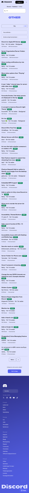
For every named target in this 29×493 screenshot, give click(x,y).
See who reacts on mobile (9, 246)
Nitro (4, 407)
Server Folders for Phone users (11, 255)
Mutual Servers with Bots (9, 137)
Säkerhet (5, 437)
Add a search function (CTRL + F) (12, 224)
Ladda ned (5, 405)
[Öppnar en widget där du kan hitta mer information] (23, 490)
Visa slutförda (7, 32)
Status (4, 409)
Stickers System (6, 287)
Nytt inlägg (14, 371)
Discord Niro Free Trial (8, 128)
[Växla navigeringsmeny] (26, 2)
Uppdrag (5, 451)
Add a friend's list (7, 317)
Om (4, 419)
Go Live (3, 118)
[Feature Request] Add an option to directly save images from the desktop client (13, 171)
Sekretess (5, 463)
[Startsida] (6, 2)
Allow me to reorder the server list (12, 203)
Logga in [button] (19, 2)
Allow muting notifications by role (12, 62)
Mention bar (5, 308)
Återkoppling (6, 441)
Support (5, 434)
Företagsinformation (8, 475)
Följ (14, 26)
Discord (9, 6)
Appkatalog (6, 412)
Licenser (5, 473)
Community (6, 446)
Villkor (4, 461)
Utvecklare (5, 448)
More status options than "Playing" (13, 73)
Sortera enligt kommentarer (10, 37)
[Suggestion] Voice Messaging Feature (14, 336)
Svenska (7, 391)
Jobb (4, 422)
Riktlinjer (5, 468)
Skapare (5, 444)
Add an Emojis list (7, 327)
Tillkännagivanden (7, 470)
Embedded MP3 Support (9, 183)
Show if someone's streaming (11, 265)
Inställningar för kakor (8, 466)
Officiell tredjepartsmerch (9, 453)
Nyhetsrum (5, 427)
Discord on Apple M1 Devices (10, 42)
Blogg (4, 439)
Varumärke (5, 424)
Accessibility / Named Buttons (11, 214)
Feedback (15, 6)
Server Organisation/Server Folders (13, 51)
